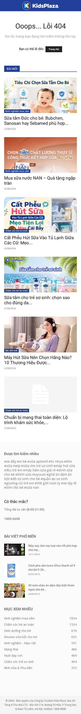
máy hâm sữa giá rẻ (40, 470)
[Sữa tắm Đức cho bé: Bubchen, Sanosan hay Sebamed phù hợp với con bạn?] (40, 95)
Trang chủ (54, 49)
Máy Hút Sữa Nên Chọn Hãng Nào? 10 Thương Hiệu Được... (38, 360)
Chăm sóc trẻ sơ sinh (16, 230)
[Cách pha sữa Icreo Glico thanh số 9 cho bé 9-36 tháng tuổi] (11, 570)
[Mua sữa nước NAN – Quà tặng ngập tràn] (40, 155)
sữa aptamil (38, 461)
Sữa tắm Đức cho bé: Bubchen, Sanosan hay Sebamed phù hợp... (36, 121)
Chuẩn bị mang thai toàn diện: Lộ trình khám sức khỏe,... (36, 420)
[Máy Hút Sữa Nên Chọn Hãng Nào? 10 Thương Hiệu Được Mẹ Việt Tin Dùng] (40, 334)
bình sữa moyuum (31, 474)
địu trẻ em (14, 470)
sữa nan (32, 487)
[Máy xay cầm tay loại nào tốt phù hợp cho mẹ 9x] (14, 550)
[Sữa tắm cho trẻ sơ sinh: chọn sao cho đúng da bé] (40, 274)
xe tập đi (69, 483)
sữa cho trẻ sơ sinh (38, 465)
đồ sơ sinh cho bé (26, 478)
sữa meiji (13, 465)
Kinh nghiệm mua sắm (17, 111)
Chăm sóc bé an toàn (16, 290)
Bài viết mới (11, 350)
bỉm (69, 461)
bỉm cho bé (14, 487)
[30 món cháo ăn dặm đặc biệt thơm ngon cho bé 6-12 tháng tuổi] (14, 590)
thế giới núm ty (48, 483)
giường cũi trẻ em (20, 483)
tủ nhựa (57, 461)
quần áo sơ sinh (55, 478)
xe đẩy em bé (16, 461)
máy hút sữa (65, 465)
